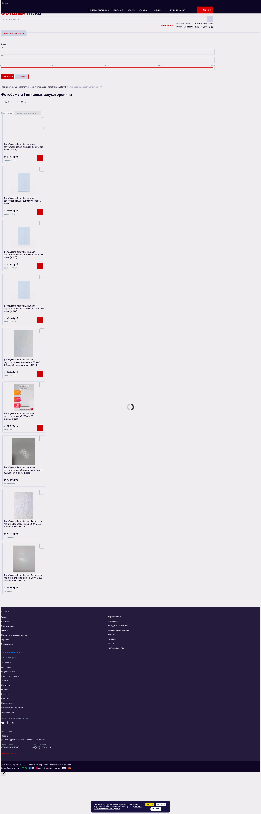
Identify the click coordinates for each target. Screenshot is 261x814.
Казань (4, 3)
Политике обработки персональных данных (118, 808)
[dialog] (130, 792)
